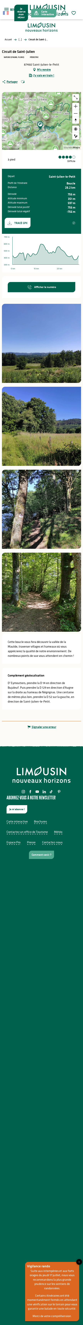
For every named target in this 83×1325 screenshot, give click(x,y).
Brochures (40, 821)
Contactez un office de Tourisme (27, 832)
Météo (58, 832)
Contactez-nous (52, 842)
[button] (63, 13)
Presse (31, 842)
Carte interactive (17, 821)
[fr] (6, 13)
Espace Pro (13, 842)
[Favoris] (74, 13)
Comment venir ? (41, 855)
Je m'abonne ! (17, 809)
